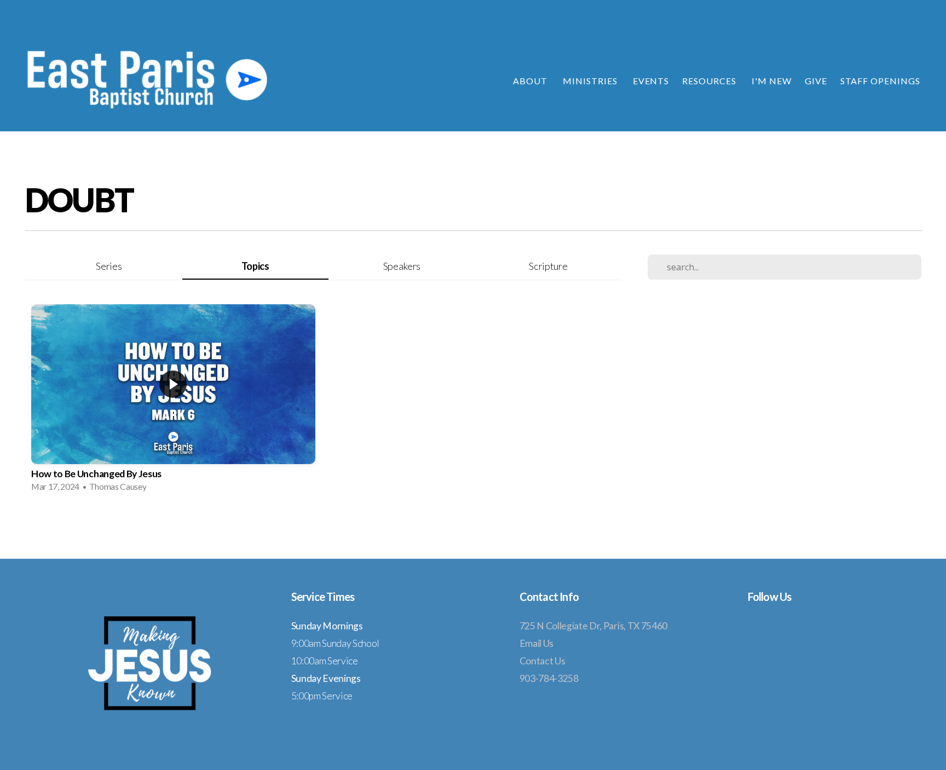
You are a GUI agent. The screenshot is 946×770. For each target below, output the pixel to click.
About (531, 81)
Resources (710, 81)
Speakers (401, 266)
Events (651, 81)
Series (109, 266)
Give (816, 81)
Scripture (548, 266)
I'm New (772, 81)
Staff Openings (880, 81)
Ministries (591, 81)
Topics (255, 266)
